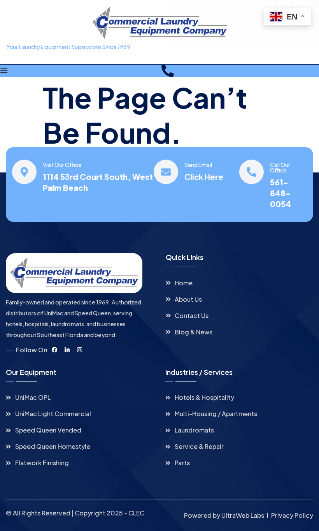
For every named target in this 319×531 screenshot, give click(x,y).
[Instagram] (79, 350)
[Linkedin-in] (67, 350)
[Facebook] (54, 350)
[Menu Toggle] (4, 70)
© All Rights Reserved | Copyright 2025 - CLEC (75, 513)
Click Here (203, 176)
